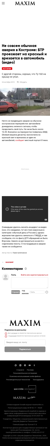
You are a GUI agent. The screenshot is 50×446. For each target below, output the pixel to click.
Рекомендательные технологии (18, 380)
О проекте (20, 370)
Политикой (12, 336)
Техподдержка (38, 380)
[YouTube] (30, 365)
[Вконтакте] (20, 365)
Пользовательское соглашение (25, 373)
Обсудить (23, 82)
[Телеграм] (25, 365)
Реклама (30, 370)
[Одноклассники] (34, 365)
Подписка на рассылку (15, 330)
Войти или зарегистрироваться (34, 275)
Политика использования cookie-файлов (25, 376)
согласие (14, 333)
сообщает (19, 140)
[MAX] (16, 365)
